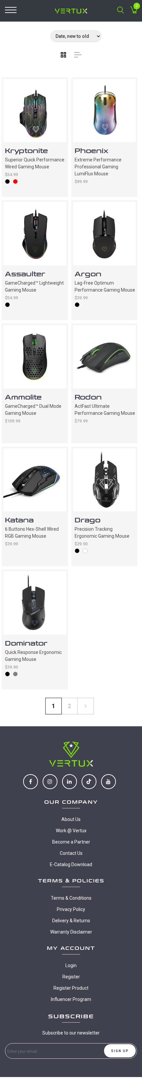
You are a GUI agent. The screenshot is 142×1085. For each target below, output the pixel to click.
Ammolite (23, 397)
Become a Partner (71, 842)
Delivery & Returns (71, 920)
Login (71, 965)
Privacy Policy (71, 909)
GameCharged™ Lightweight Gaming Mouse (34, 286)
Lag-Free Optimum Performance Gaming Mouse (105, 286)
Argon (88, 274)
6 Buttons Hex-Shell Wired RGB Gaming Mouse (32, 532)
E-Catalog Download (71, 864)
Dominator (26, 643)
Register (71, 976)
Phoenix (91, 151)
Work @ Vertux (71, 830)
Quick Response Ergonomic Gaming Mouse (33, 656)
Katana (19, 520)
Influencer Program (71, 999)
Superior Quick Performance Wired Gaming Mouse (34, 163)
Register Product (71, 988)
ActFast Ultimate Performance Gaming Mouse (105, 410)
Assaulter (25, 274)
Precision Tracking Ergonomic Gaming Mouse (102, 532)
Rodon (88, 397)
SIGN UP (120, 1051)
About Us (71, 819)
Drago (87, 520)
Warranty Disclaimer (71, 932)
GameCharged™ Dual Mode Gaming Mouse (33, 410)
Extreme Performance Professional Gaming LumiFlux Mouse (98, 166)
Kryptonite (26, 151)
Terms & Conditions (71, 898)
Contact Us (71, 853)
